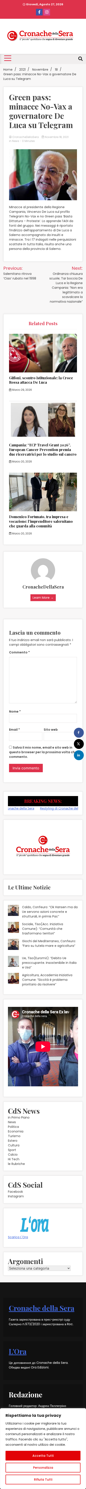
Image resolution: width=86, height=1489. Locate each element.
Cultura (13, 1145)
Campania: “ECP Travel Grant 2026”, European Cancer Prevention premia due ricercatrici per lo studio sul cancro (43, 450)
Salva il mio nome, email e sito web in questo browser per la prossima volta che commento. (43, 752)
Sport (12, 1150)
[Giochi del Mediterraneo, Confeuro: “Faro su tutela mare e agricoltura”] (13, 945)
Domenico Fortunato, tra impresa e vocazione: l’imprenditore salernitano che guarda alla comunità (41, 521)
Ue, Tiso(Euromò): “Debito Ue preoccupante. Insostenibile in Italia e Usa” (49, 963)
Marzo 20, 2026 (21, 461)
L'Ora (17, 1351)
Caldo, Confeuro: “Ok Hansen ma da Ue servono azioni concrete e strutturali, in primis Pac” (50, 912)
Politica (13, 1127)
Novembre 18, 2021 (56, 137)
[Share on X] (79, 744)
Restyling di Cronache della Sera (53, 808)
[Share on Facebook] (79, 733)
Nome (15, 711)
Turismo (14, 1136)
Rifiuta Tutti (43, 1479)
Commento (19, 652)
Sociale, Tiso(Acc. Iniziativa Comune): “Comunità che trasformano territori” (42, 929)
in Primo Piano (19, 1117)
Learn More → (43, 597)
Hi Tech (13, 1159)
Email (14, 729)
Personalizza (43, 1467)
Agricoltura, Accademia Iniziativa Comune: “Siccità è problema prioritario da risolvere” (47, 980)
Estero (12, 1140)
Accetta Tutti (43, 1455)
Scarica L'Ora (18, 1237)
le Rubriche (16, 1164)
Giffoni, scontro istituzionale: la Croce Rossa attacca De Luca (41, 380)
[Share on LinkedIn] (79, 755)
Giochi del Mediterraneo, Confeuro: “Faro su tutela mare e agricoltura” (49, 943)
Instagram (16, 1196)
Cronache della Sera (41, 1308)
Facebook (15, 1191)
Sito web (51, 729)
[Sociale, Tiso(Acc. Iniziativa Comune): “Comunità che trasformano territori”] (13, 928)
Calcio (13, 1154)
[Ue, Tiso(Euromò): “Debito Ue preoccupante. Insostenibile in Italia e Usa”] (13, 962)
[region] (43, 1448)
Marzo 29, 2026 (21, 390)
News (15, 141)
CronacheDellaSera (25, 137)
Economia (15, 1131)
